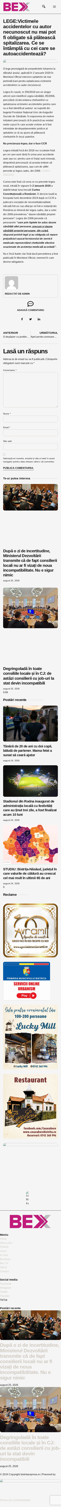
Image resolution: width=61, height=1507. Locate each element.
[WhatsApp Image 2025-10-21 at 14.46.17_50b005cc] (30, 956)
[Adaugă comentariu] (30, 304)
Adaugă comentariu (30, 310)
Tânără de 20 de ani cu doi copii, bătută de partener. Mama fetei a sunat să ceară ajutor (27, 750)
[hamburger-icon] (54, 7)
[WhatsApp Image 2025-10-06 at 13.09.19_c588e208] (30, 1138)
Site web (7, 441)
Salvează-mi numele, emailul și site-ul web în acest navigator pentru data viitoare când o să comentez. (29, 460)
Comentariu (9, 370)
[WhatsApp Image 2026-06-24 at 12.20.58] (30, 1145)
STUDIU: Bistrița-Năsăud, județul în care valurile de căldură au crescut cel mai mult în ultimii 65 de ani (30, 873)
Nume (7, 413)
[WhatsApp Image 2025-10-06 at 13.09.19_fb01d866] (30, 1068)
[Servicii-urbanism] (26, 999)
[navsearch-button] (44, 7)
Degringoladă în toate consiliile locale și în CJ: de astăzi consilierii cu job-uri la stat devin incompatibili (28, 675)
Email (6, 427)
